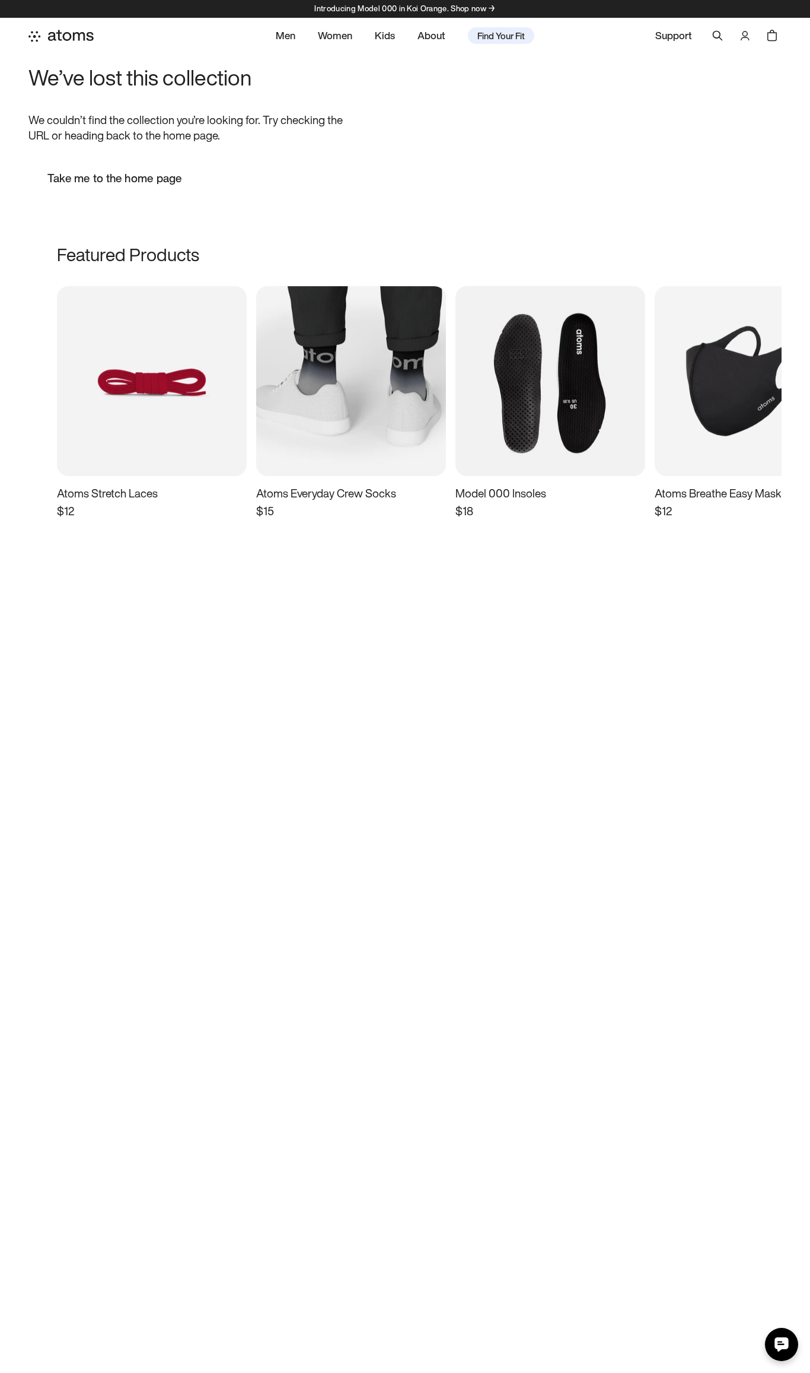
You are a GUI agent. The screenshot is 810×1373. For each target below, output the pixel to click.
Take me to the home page (114, 178)
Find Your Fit (501, 35)
